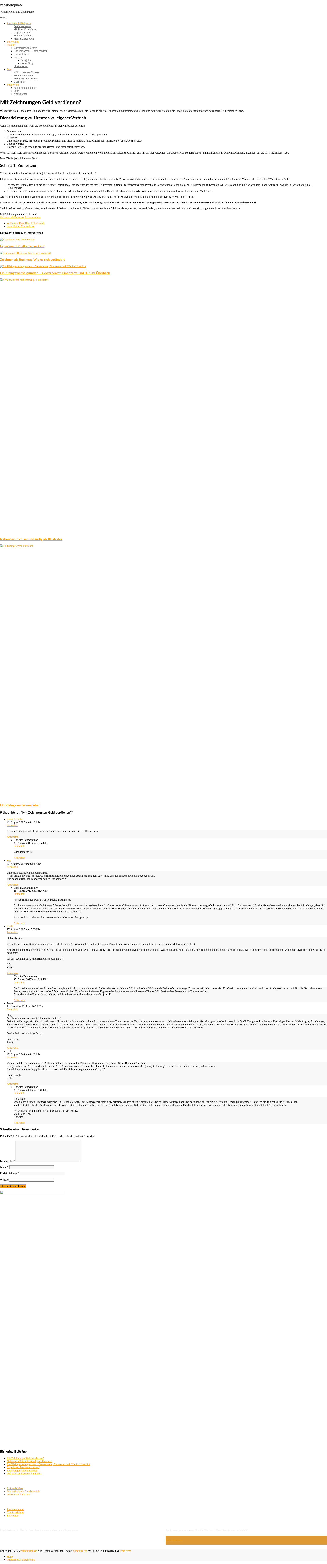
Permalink (12, 825)
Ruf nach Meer (22, 54)
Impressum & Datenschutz (21, 1559)
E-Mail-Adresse (9, 1173)
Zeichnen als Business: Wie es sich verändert (32, 259)
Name (4, 1167)
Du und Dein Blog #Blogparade (26, 223)
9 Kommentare (33, 217)
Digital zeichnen (22, 32)
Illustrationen (21, 66)
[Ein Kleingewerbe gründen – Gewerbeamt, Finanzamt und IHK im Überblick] (43, 266)
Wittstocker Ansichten (25, 47)
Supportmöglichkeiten (25, 87)
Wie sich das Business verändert (24, 1473)
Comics (18, 57)
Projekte (11, 44)
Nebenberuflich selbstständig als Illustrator (31, 539)
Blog (9, 69)
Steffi (10, 926)
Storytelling (13, 41)
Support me (13, 84)
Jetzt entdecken (174, 1540)
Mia (9, 860)
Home (10, 1556)
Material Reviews (23, 35)
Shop (16, 90)
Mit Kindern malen (24, 75)
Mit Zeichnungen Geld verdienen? (25, 1458)
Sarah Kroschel (15, 819)
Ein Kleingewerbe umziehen (20, 805)
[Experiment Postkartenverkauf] (17, 239)
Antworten (12, 836)
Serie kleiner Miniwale (21, 226)
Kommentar (7, 1161)
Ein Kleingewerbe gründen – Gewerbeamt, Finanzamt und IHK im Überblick (55, 273)
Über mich (19, 81)
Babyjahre (26, 60)
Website (4, 1179)
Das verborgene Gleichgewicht (30, 50)
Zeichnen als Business (25, 78)
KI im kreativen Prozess (26, 72)
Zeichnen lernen (22, 26)
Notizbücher (20, 93)
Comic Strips (27, 63)
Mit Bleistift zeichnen (25, 29)
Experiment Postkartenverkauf (22, 246)
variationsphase (11, 5)
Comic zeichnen (15, 1512)
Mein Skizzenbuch (24, 38)
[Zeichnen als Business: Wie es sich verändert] (25, 253)
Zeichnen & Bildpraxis (19, 23)
